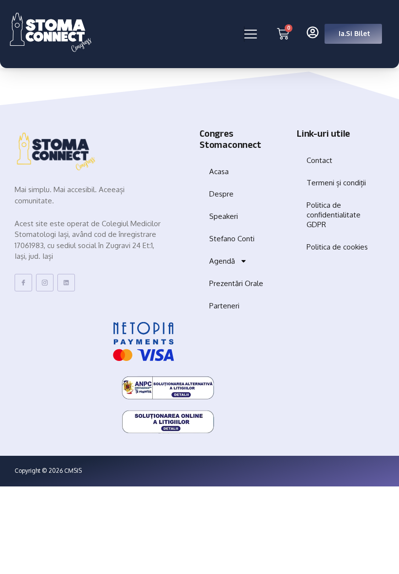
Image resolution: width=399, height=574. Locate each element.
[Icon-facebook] (23, 282)
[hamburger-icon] (244, 34)
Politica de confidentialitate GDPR (334, 214)
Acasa (219, 171)
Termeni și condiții (336, 182)
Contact (319, 160)
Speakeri (223, 216)
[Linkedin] (66, 282)
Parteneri (224, 305)
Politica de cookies (337, 246)
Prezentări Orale (236, 283)
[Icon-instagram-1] (45, 282)
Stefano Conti (231, 238)
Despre (221, 193)
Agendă (222, 261)
